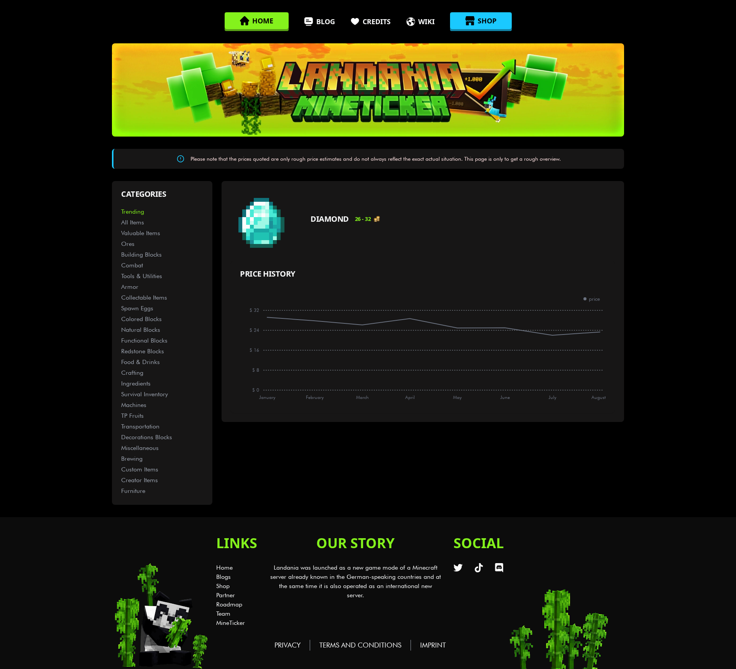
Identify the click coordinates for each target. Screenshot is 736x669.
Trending (132, 211)
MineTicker (230, 622)
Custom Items (139, 469)
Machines (133, 405)
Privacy (287, 645)
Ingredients (136, 383)
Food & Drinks (140, 362)
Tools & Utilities (141, 276)
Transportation (140, 426)
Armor (129, 286)
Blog (325, 21)
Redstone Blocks (142, 351)
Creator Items (139, 480)
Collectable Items (144, 297)
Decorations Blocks (146, 437)
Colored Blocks (141, 319)
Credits (377, 21)
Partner (225, 595)
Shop (223, 586)
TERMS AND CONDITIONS (360, 645)
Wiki (426, 21)
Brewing (132, 458)
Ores (128, 243)
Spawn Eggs (137, 308)
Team (223, 613)
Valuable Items (140, 233)
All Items (132, 222)
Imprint (433, 645)
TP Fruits (132, 415)
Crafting (132, 372)
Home (224, 567)
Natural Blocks (140, 329)
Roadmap (229, 604)
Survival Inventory (144, 394)
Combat (132, 265)
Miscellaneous (140, 447)
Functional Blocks (144, 340)
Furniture (133, 490)
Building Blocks (141, 254)
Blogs (223, 576)
